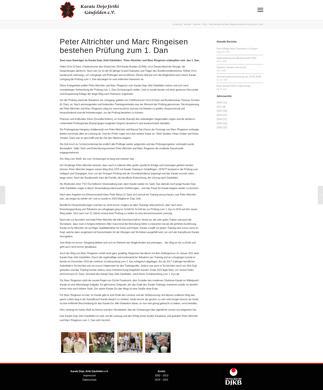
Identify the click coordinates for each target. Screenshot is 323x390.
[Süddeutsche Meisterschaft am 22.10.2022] (2, 195)
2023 (219, 114)
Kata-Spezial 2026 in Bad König (233, 85)
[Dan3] (102, 342)
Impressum (89, 375)
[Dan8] (158, 342)
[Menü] (259, 10)
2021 (219, 106)
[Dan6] (130, 342)
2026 (219, 127)
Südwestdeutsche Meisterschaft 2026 (236, 58)
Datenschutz (90, 379)
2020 (219, 102)
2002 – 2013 (161, 375)
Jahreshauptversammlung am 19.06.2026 (239, 76)
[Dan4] (74, 342)
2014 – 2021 (161, 379)
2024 (219, 119)
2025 (219, 123)
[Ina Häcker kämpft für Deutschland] (320, 195)
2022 (219, 110)
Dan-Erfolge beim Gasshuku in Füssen (237, 48)
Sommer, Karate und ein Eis (231, 67)
